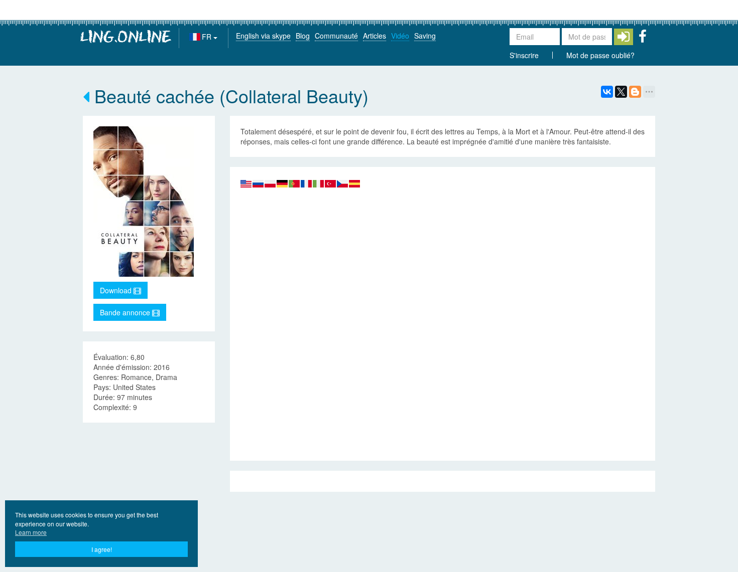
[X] (621, 92)
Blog (303, 36)
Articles (374, 36)
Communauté (336, 36)
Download (117, 290)
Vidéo (400, 36)
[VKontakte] (607, 92)
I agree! (101, 549)
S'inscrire (524, 55)
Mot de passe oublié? (600, 55)
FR (207, 37)
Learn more (31, 532)
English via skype (263, 36)
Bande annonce (126, 312)
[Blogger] (635, 92)
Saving (425, 36)
